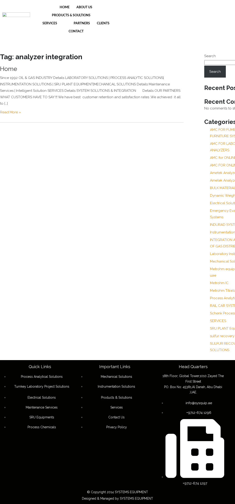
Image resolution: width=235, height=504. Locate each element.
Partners (82, 23)
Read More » (10, 112)
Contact (76, 31)
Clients (103, 23)
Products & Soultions (71, 15)
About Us (84, 7)
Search (210, 56)
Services (49, 23)
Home (65, 7)
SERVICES (218, 321)
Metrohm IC (219, 283)
